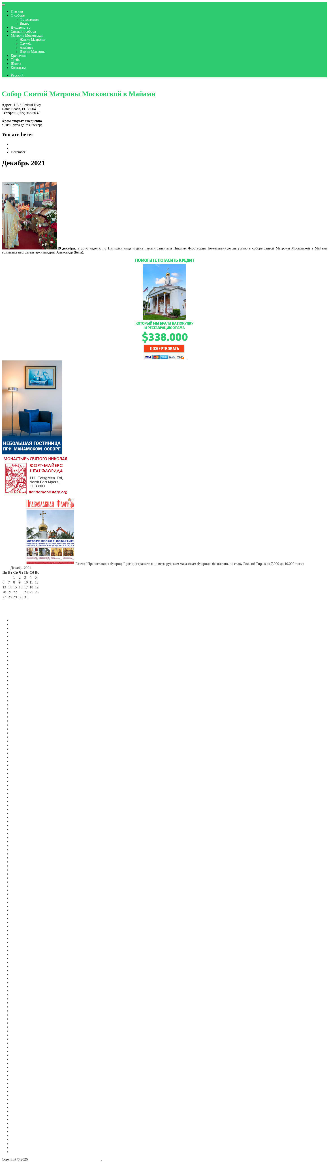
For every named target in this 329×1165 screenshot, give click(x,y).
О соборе (18, 15)
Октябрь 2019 (21, 938)
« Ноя (6, 602)
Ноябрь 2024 (20, 705)
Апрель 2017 (20, 1027)
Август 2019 (20, 942)
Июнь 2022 (19, 817)
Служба (26, 43)
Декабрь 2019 (21, 930)
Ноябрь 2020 (20, 894)
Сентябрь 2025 (22, 664)
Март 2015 (19, 1103)
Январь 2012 (20, 1148)
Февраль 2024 (21, 737)
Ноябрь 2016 (20, 1047)
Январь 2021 (20, 886)
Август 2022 (20, 809)
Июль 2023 (19, 765)
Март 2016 (19, 1067)
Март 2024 (19, 733)
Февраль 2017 (21, 1035)
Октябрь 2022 (21, 801)
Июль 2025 (19, 672)
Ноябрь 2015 (20, 1079)
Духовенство (20, 27)
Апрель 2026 (20, 636)
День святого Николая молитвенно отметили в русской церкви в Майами (92, 175)
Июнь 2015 (19, 1095)
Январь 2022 (20, 837)
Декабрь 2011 (21, 1152)
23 (20, 592)
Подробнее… (94, 252)
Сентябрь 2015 (22, 1083)
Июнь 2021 (19, 866)
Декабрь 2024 (21, 701)
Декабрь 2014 (21, 1111)
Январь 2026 (20, 648)
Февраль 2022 (21, 833)
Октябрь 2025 (21, 660)
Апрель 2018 (20, 990)
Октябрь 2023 (21, 753)
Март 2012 (19, 1140)
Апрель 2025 (20, 684)
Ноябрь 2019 (20, 934)
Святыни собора (23, 31)
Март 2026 (19, 640)
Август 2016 (20, 1051)
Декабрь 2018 (21, 970)
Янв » (28, 602)
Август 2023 (20, 761)
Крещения (18, 56)
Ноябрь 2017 (20, 1007)
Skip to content (12, 83)
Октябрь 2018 (21, 978)
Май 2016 (18, 1059)
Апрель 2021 (20, 874)
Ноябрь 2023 (20, 749)
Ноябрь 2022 (20, 797)
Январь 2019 (20, 966)
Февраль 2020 (21, 922)
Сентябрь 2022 (22, 805)
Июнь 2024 (19, 721)
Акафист (26, 47)
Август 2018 (20, 982)
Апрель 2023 (20, 777)
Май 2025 (18, 680)
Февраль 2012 (21, 1144)
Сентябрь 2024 (22, 709)
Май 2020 (18, 914)
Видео (24, 23)
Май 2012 (18, 1135)
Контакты (18, 68)
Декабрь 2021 (21, 841)
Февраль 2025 (21, 692)
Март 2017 (19, 1031)
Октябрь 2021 (21, 850)
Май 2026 (18, 632)
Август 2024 (20, 713)
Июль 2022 (19, 813)
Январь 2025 (20, 697)
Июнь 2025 (19, 676)
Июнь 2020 (19, 910)
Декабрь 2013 (21, 1119)
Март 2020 (19, 918)
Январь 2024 (20, 741)
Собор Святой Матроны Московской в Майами (79, 94)
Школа (16, 64)
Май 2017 (18, 1023)
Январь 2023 (20, 789)
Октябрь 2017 (21, 1011)
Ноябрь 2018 (20, 974)
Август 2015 (20, 1087)
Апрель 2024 (20, 729)
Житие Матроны (32, 39)
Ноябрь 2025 (20, 656)
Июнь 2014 (19, 1115)
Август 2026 (20, 620)
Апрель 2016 (20, 1063)
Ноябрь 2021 (20, 846)
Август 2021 (20, 858)
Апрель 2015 (20, 1099)
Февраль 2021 (21, 882)
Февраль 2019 (21, 962)
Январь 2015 (20, 1107)
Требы (15, 60)
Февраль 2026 (21, 644)
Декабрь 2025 (21, 652)
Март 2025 (19, 688)
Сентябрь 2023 (22, 757)
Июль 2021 (19, 862)
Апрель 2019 (20, 954)
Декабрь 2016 (21, 1043)
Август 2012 (20, 1123)
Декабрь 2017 (21, 1003)
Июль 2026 (19, 624)
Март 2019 (19, 958)
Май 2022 (18, 821)
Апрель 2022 (20, 825)
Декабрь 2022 (21, 793)
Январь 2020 (20, 926)
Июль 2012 (19, 1127)
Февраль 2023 (21, 785)
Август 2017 (20, 1015)
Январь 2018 (20, 999)
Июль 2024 (19, 717)
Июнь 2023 (19, 769)
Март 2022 (19, 829)
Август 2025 (20, 668)
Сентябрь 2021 (22, 854)
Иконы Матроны (32, 51)
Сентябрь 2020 (22, 898)
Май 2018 (18, 986)
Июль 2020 (19, 906)
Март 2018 (19, 995)
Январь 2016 (20, 1071)
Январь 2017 (20, 1039)
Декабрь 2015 (21, 1075)
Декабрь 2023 (21, 745)
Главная (17, 11)
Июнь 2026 (19, 628)
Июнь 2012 (19, 1131)
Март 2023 (19, 781)
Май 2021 (18, 870)
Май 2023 (18, 773)
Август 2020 (20, 902)
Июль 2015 (19, 1091)
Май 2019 (18, 950)
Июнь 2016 (19, 1055)
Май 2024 (18, 725)
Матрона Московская (27, 35)
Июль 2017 (19, 1019)
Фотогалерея (29, 19)
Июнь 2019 (19, 946)
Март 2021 (19, 878)
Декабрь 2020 (21, 890)
